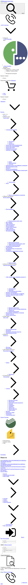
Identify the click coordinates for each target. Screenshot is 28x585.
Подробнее (3, 454)
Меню (6, 471)
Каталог (3, 112)
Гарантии (5, 501)
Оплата (2, 417)
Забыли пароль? (8, 544)
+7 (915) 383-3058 (7, 39)
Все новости (3, 470)
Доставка (6, 417)
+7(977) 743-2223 (4, 25)
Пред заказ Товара (7, 525)
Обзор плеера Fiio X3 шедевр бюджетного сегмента (12, 469)
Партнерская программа (8, 475)
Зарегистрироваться (5, 555)
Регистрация (6, 538)
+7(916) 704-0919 (7, 66)
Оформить (13, 80)
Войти (22, 537)
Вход (2, 538)
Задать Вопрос (9, 524)
